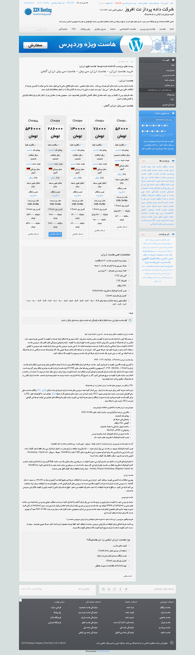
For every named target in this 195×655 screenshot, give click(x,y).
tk (167, 126)
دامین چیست (168, 266)
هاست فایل (152, 170)
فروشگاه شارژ (55, 618)
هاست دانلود (153, 174)
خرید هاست (163, 203)
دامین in (161, 274)
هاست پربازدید (164, 628)
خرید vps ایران (168, 221)
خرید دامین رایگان (159, 244)
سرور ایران (157, 206)
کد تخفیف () (105, 3)
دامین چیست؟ (159, 278)
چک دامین (164, 247)
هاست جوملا (160, 178)
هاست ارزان (160, 240)
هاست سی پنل (162, 213)
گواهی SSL (41, 390)
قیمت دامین (156, 255)
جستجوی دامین (168, 244)
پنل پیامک (166, 188)
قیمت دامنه (129, 613)
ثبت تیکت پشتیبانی (58, 3)
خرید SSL (156, 221)
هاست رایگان (168, 167)
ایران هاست (152, 266)
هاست (163, 174)
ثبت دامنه (165, 181)
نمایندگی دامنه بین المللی (124, 633)
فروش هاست (153, 270)
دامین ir (169, 259)
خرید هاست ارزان (149, 217)
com (150, 126)
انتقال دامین (170, 247)
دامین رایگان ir (149, 274)
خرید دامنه (156, 181)
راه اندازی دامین (146, 270)
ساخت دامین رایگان (148, 244)
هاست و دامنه (146, 278)
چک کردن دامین (166, 255)
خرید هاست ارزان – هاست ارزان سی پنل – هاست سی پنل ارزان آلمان (87, 71)
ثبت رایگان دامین (168, 251)
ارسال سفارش (121, 227)
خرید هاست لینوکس (158, 224)
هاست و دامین (156, 251)
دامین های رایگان (167, 278)
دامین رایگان (160, 259)
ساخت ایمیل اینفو (166, 217)
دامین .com (167, 274)
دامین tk (159, 270)
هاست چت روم (154, 167)
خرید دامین (160, 262)
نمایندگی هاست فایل (89, 623)
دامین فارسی (165, 270)
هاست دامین (145, 266)
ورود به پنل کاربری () (125, 3)
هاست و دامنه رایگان (165, 199)
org (161, 126)
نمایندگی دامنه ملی (150, 192)
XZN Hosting (103, 652)
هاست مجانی (157, 281)
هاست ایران (163, 170)
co (150, 131)
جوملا (151, 278)
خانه (171, 3)
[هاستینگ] (37, 16)
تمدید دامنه (154, 185)
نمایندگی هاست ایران (89, 618)
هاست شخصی (164, 618)
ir (144, 126)
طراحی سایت (56, 608)
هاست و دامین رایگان (165, 195)
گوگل (53, 394)
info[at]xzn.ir (29, 3)
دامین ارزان (160, 266)
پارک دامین (152, 247)
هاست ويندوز (154, 210)
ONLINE (70, 3)
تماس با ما (164, 3)
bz (155, 131)
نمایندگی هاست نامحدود (151, 188)
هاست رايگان (166, 240)
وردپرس (154, 240)
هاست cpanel (148, 213)
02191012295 (42, 3)
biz (164, 131)
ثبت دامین (148, 259)
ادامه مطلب (127, 576)
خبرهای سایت (154, 3)
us (160, 131)
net (156, 126)
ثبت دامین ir (156, 274)
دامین (154, 278)
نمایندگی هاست (167, 192)
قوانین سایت (142, 3)
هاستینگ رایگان (148, 195)
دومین (162, 251)
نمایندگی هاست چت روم (88, 613)
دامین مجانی (145, 247)
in (145, 131)
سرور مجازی (152, 203)
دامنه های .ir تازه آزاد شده (123, 623)
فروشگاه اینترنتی (54, 623)
